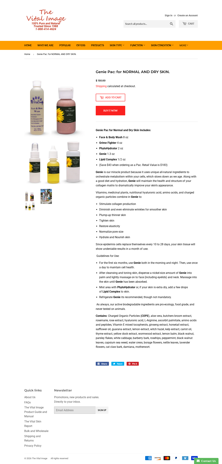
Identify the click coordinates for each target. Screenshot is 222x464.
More (183, 45)
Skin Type (116, 45)
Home (28, 45)
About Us (29, 397)
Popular (65, 45)
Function (136, 45)
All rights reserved (59, 458)
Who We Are (45, 45)
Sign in (168, 15)
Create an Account (187, 15)
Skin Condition (161, 45)
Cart (190, 23)
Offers (80, 45)
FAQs (27, 402)
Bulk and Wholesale (36, 431)
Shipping (101, 86)
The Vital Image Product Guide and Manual (35, 412)
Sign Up (102, 410)
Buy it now (110, 110)
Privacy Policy (32, 445)
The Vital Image (39, 458)
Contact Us (208, 460)
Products (97, 45)
